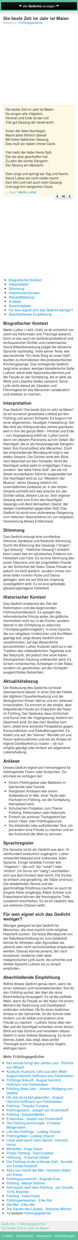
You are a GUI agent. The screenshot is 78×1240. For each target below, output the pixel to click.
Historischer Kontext (24, 292)
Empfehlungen (65, 1236)
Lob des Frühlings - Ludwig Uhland (33, 1131)
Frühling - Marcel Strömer (25, 1183)
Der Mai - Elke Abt (20, 1204)
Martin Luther (27, 192)
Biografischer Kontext (25, 279)
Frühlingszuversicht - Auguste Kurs (33, 1178)
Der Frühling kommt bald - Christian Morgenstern (33, 1125)
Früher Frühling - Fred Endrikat (29, 1153)
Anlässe (15, 301)
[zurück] (57, 196)
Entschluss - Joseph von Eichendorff (34, 1118)
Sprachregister (20, 305)
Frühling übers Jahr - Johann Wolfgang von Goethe (39, 1090)
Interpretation (19, 284)
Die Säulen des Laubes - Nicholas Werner (38, 1208)
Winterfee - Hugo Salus (24, 1148)
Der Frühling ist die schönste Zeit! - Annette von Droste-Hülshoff (39, 1163)
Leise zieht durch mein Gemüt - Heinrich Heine (37, 1142)
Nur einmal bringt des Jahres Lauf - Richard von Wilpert (39, 1065)
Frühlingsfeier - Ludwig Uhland (30, 1135)
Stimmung (16, 288)
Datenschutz (24, 1236)
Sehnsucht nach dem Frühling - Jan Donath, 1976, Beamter (40, 1189)
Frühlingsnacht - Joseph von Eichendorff (37, 1110)
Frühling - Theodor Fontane (27, 1105)
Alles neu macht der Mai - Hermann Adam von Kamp (38, 1172)
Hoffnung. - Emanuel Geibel (27, 1157)
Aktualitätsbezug (21, 297)
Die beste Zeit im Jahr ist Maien (25, 1228)
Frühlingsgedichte (30, 22)
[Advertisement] (39, 66)
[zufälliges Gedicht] (63, 196)
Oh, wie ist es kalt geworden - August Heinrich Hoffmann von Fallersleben (34, 1099)
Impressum (44, 1236)
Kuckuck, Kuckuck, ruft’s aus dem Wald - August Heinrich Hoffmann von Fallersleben (40, 1073)
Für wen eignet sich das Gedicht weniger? (41, 309)
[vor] (70, 196)
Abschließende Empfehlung (30, 314)
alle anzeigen (39, 6)
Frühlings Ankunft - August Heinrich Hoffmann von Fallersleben (33, 1082)
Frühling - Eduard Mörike (25, 1114)
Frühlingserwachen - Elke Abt (29, 1200)
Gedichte (8, 1223)
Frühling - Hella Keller (23, 1195)
